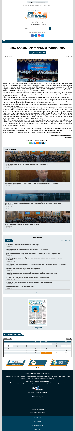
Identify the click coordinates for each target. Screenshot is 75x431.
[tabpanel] (16, 362)
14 (46, 348)
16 (66, 348)
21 (46, 350)
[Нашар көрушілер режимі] (52, 5)
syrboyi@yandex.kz (38, 24)
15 (56, 348)
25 (17, 353)
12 (26, 348)
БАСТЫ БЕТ (37, 418)
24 (8, 353)
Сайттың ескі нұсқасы (37, 409)
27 (35, 353)
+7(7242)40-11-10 (36, 22)
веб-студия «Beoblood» (37, 412)
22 (56, 350)
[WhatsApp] (30, 143)
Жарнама (47, 6)
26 (26, 353)
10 (8, 348)
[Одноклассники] (37, 143)
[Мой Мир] (40, 143)
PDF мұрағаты (37, 328)
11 (17, 348)
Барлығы (37, 292)
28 (46, 353)
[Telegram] (32, 143)
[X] (43, 143)
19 (26, 350)
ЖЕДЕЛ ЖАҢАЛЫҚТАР (37, 53)
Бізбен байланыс (36, 6)
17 (8, 350)
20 (36, 350)
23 (66, 350)
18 (17, 350)
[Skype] (45, 143)
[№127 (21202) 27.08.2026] (37, 313)
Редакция (25, 6)
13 (35, 348)
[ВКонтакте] (35, 143)
